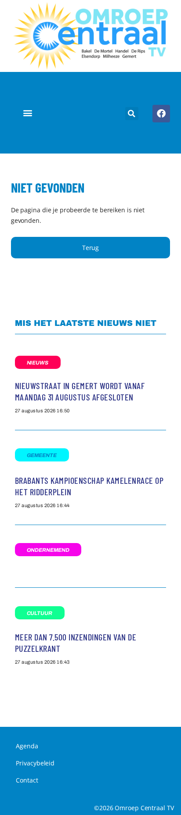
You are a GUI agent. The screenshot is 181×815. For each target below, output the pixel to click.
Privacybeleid (35, 763)
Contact (27, 780)
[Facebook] (161, 113)
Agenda (27, 746)
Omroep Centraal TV (144, 808)
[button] (27, 113)
